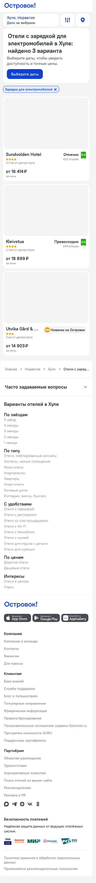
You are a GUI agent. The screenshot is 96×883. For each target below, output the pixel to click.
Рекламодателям (17, 788)
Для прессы (13, 663)
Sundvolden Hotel (23, 154)
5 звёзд (10, 419)
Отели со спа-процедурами (26, 520)
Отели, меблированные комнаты (30, 455)
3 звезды (11, 431)
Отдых (9, 587)
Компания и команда (20, 641)
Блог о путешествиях (21, 696)
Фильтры (67, 20)
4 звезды (11, 425)
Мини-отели (13, 467)
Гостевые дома (15, 490)
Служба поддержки (19, 688)
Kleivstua (15, 241)
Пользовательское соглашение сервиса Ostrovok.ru (45, 725)
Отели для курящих (19, 549)
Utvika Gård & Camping (23, 329)
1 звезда (10, 442)
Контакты (11, 648)
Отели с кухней (16, 537)
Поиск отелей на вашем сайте (28, 780)
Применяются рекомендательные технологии (41, 868)
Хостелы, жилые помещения (27, 461)
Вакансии (11, 656)
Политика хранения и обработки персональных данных (42, 860)
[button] (31, 20)
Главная (11, 369)
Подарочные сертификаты (25, 740)
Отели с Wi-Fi (15, 526)
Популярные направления (25, 703)
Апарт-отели (14, 484)
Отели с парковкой (19, 509)
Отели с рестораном (20, 514)
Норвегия (32, 369)
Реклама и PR (15, 795)
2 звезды (11, 437)
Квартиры (11, 478)
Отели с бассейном (19, 532)
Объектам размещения (22, 758)
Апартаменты (14, 473)
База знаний (14, 681)
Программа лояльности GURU (28, 733)
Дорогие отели (16, 562)
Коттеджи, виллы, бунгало (25, 496)
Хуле (52, 369)
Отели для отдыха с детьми (26, 543)
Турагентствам (15, 765)
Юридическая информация (25, 711)
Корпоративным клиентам (25, 773)
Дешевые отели (17, 568)
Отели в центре (16, 581)
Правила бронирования (22, 718)
